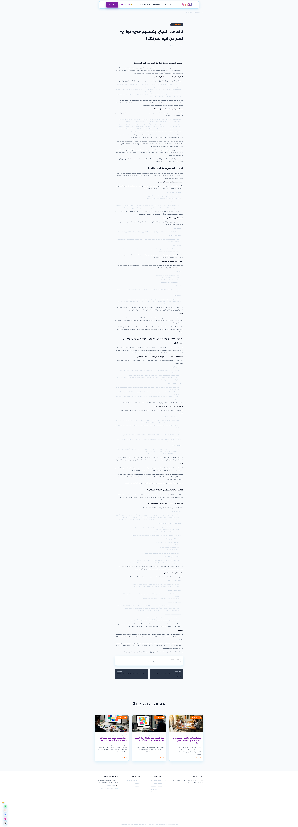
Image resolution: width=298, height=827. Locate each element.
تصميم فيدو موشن (156, 789)
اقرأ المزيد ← (197, 758)
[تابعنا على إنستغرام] (5, 818)
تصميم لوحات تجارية (156, 786)
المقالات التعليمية (188, 12)
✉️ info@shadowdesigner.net (109, 788)
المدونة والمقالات (145, 4)
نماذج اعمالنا (156, 4)
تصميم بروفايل (158, 783)
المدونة (196, 12)
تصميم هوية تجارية (156, 780)
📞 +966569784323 (112, 785)
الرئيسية (201, 12)
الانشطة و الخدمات (169, 4)
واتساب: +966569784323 (133, 780)
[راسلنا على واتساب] (5, 806)
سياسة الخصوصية (156, 792)
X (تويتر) (137, 783)
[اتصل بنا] (5, 810)
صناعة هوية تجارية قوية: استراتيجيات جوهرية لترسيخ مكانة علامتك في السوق (187, 741)
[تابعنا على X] (5, 823)
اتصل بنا (112, 4)
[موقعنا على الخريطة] (5, 814)
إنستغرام (137, 786)
